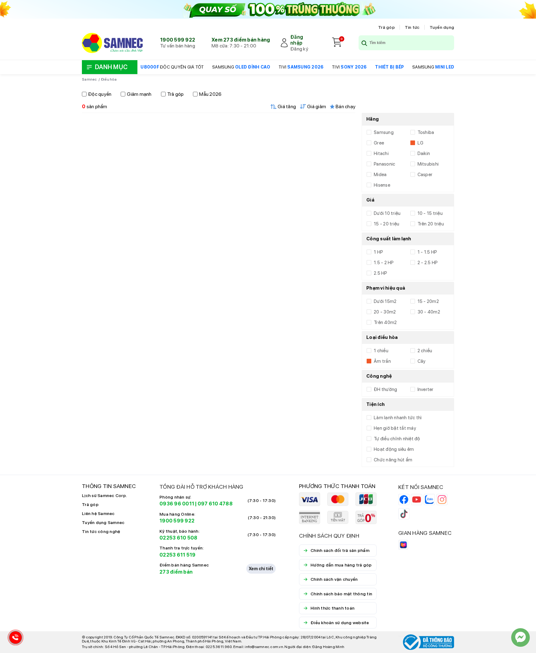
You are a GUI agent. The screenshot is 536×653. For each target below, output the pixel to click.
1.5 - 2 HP (384, 262)
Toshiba (426, 132)
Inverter (426, 389)
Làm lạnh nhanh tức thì (398, 417)
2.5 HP (380, 273)
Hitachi (381, 153)
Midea (380, 174)
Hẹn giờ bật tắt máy (395, 428)
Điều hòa (109, 79)
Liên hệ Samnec (98, 513)
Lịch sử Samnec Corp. (104, 495)
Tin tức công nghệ (101, 531)
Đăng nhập (296, 40)
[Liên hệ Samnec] (520, 637)
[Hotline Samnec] (14, 639)
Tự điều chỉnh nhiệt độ (397, 439)
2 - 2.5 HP (428, 262)
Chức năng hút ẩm (393, 460)
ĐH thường (385, 389)
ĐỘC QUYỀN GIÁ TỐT (172, 66)
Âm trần (382, 361)
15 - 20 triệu (386, 224)
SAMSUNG (241, 66)
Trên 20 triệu (431, 224)
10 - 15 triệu (430, 213)
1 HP (378, 252)
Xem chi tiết (261, 568)
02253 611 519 (177, 555)
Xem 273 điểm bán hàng (241, 40)
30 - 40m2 (429, 312)
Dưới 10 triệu (387, 213)
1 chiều (381, 350)
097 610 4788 (215, 504)
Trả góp (386, 27)
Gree (379, 143)
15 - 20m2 (428, 301)
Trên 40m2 (385, 322)
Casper (425, 174)
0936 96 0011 (176, 504)
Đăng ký (299, 49)
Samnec (89, 79)
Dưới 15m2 (385, 301)
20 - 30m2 (385, 312)
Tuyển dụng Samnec (103, 522)
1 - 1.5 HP (427, 252)
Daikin (424, 153)
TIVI (301, 66)
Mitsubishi (428, 164)
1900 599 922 (177, 40)
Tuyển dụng (442, 27)
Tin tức (412, 27)
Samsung (384, 132)
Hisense (382, 185)
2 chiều (425, 350)
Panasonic (384, 164)
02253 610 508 (178, 538)
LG (421, 143)
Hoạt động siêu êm (394, 449)
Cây (422, 361)
